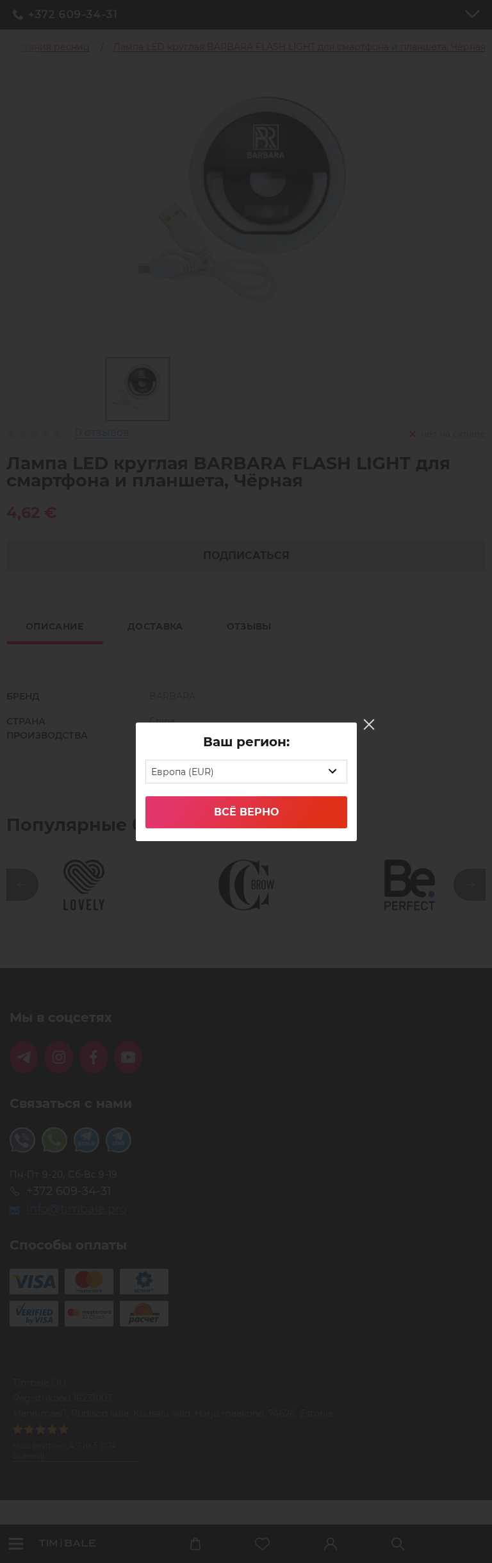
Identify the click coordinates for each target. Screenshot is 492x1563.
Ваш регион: (246, 741)
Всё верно (246, 812)
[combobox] (246, 771)
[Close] (369, 724)
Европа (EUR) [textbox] (182, 772)
